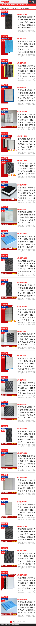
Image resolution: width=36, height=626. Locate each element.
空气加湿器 (14, 5)
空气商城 (5, 2)
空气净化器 (7, 5)
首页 (1, 5)
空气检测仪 (22, 5)
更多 (27, 5)
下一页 (19, 621)
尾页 (24, 621)
